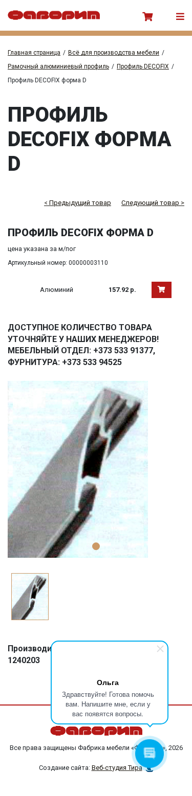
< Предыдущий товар (77, 203)
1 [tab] (96, 546)
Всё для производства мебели (113, 52)
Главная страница (34, 52)
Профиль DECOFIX (143, 66)
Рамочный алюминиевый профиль (58, 66)
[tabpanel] (96, 469)
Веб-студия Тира (117, 767)
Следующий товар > (152, 203)
